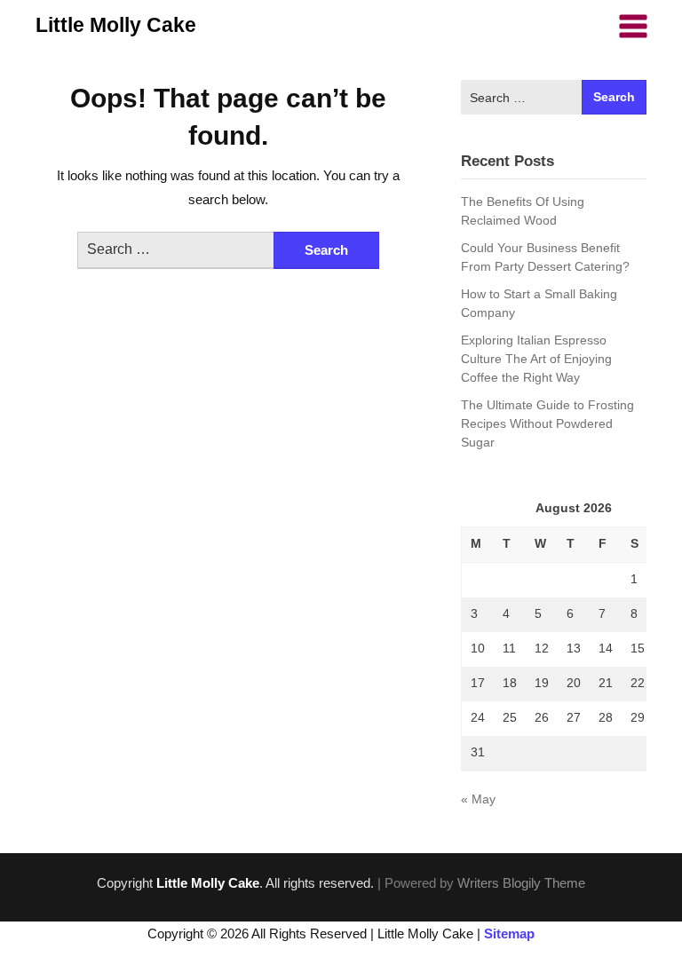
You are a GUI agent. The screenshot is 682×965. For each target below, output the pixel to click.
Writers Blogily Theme (521, 882)
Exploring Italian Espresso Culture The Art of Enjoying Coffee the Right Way (536, 358)
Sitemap (509, 933)
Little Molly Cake (116, 24)
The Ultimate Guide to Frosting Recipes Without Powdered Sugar (547, 423)
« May (478, 799)
